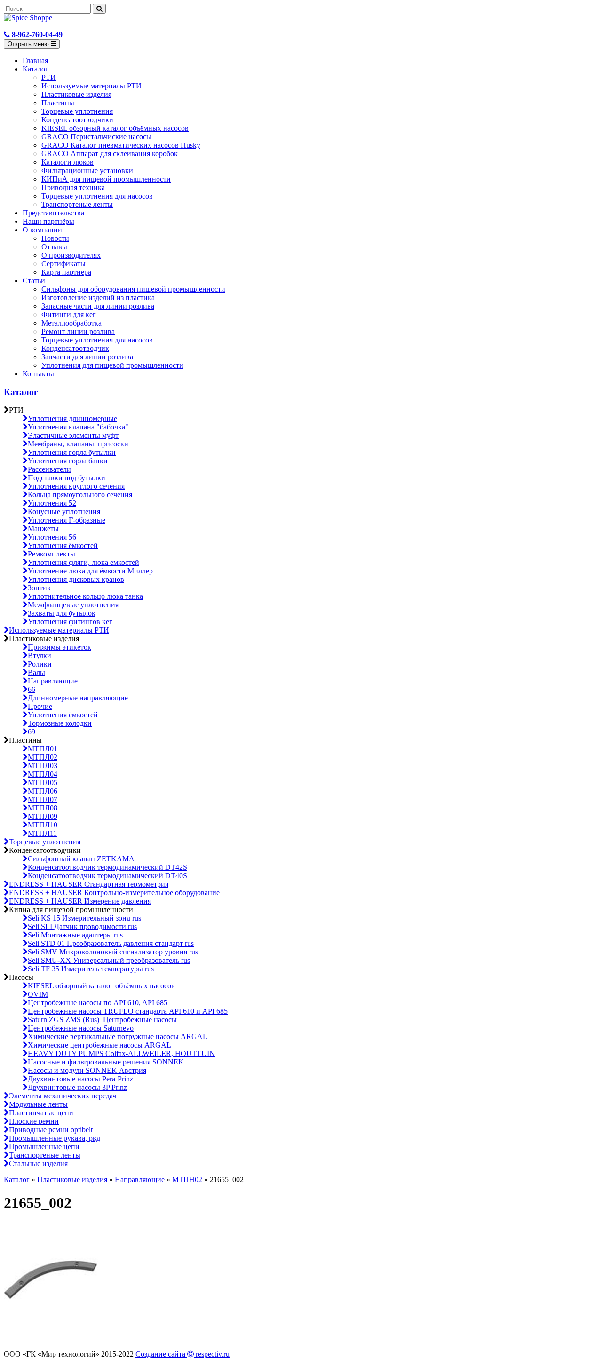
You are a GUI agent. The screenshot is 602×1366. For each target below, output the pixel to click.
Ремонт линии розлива (78, 331)
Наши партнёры (48, 221)
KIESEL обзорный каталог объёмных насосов (115, 128)
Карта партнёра (66, 272)
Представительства (53, 213)
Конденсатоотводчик (75, 348)
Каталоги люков (67, 162)
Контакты (38, 374)
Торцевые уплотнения (77, 111)
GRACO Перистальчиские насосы (96, 137)
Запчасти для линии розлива (87, 357)
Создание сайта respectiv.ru (182, 1354)
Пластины (57, 103)
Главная (35, 60)
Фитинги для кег (68, 314)
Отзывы (54, 247)
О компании (42, 230)
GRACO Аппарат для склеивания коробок (109, 154)
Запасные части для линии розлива (97, 306)
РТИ (48, 77)
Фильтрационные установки (87, 171)
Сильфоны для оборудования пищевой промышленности (133, 289)
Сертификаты (63, 264)
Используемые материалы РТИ (91, 86)
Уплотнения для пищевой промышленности (112, 365)
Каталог (35, 69)
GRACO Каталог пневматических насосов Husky (120, 145)
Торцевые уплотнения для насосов (97, 196)
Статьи (34, 281)
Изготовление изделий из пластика (98, 298)
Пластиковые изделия (76, 94)
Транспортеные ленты (77, 204)
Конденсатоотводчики (77, 120)
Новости (55, 238)
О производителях (71, 255)
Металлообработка (71, 323)
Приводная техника (73, 187)
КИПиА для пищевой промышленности (106, 179)
